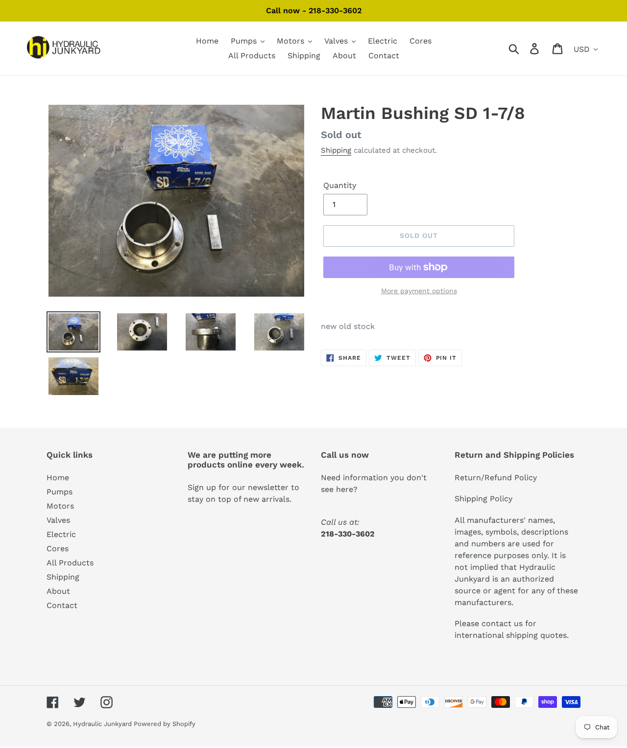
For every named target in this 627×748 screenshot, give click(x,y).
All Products (70, 562)
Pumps (59, 491)
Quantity (339, 185)
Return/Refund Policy (496, 477)
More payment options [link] (419, 291)
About (58, 591)
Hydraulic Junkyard (103, 723)
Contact (62, 605)
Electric (61, 534)
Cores (58, 548)
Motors (60, 506)
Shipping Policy (483, 498)
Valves (58, 520)
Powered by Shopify (164, 723)
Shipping (336, 150)
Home (58, 477)
